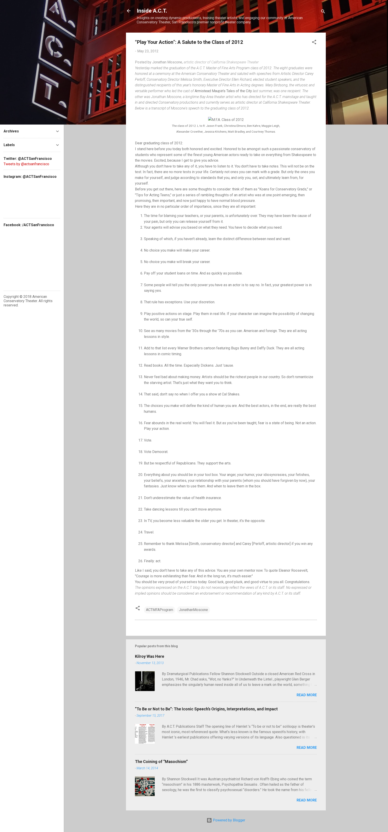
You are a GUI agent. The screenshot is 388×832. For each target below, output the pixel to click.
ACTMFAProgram (159, 610)
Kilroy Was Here (149, 656)
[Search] (323, 12)
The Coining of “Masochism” (161, 761)
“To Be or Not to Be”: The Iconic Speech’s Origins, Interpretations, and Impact (206, 709)
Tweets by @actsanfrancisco (26, 164)
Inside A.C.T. (152, 11)
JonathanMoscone (193, 610)
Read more (307, 695)
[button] (314, 42)
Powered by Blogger (228, 820)
